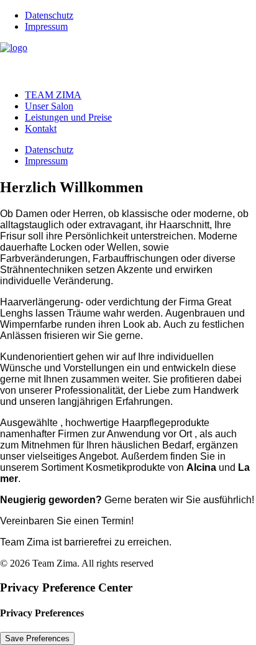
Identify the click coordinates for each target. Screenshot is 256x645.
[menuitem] (140, 15)
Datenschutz (49, 15)
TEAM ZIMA (53, 95)
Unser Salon (49, 106)
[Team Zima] (128, 61)
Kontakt (41, 128)
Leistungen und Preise (68, 117)
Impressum (46, 26)
